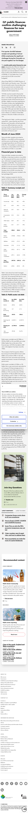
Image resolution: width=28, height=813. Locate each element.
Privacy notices (4, 740)
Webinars (3, 762)
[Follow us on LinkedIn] (6, 783)
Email (15, 48)
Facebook (11, 48)
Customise (13, 421)
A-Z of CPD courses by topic (7, 760)
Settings (21, 412)
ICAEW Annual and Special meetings (9, 680)
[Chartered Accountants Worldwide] (23, 796)
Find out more (19, 8)
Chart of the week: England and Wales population (14, 645)
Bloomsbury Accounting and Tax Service (10, 720)
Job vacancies (4, 694)
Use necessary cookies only (14, 425)
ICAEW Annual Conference (7, 766)
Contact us (3, 700)
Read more (14, 634)
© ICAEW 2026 (4, 804)
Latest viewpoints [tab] (7, 510)
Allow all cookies (14, 417)
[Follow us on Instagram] (16, 783)
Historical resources (5, 728)
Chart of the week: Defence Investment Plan (12, 658)
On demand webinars (6, 764)
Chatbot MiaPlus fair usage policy (8, 750)
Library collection (4, 730)
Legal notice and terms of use (7, 746)
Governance (3, 679)
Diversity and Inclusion (6, 686)
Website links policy (5, 748)
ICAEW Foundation (5, 690)
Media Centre (4, 692)
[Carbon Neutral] (7, 796)
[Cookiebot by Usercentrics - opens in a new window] (19, 386)
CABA (2, 712)
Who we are (3, 677)
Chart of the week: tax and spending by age (12, 653)
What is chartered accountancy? (8, 684)
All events (3, 758)
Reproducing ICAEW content (7, 744)
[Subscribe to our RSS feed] (2, 790)
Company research (5, 726)
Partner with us (4, 714)
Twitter (2, 48)
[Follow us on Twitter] (2, 783)
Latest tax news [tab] (20, 510)
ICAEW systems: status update (8, 704)
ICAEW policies (4, 737)
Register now (9, 499)
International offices (5, 710)
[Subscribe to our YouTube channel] (21, 783)
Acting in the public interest (7, 682)
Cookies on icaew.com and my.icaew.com (10, 742)
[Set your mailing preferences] (25, 783)
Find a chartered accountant (7, 688)
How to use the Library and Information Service (11, 724)
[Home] (5, 12)
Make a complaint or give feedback (9, 702)
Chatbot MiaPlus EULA (6, 752)
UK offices (3, 706)
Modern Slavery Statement (7, 738)
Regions (2, 708)
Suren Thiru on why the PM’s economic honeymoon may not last (15, 528)
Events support (4, 770)
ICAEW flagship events (6, 768)
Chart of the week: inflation (12, 649)
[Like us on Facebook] (11, 783)
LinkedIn (6, 48)
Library (2, 722)
